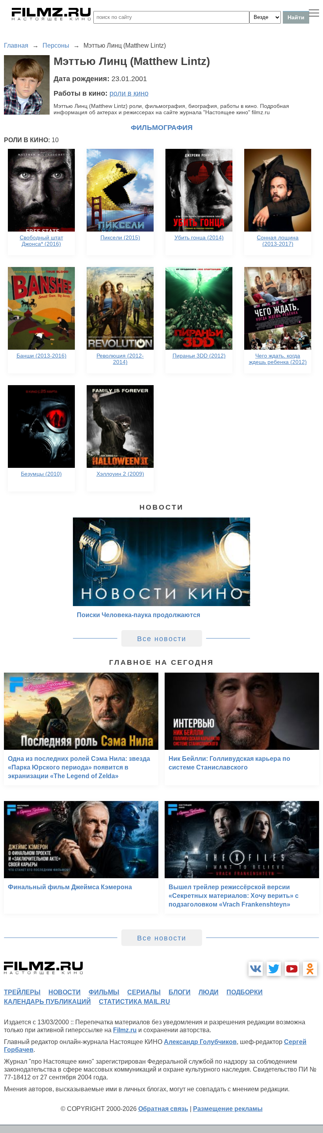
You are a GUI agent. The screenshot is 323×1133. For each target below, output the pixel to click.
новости (64, 992)
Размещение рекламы (228, 1108)
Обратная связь (163, 1108)
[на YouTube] (292, 969)
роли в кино (129, 93)
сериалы (144, 992)
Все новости (161, 639)
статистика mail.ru (134, 1001)
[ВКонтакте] (256, 969)
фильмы (104, 992)
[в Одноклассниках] (310, 969)
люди (209, 992)
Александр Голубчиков (200, 1041)
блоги (180, 992)
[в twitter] (274, 969)
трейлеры (22, 992)
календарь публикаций (47, 1001)
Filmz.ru (125, 1030)
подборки (244, 992)
